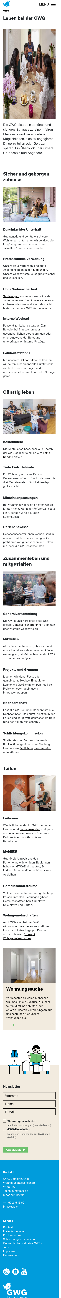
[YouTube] (24, 1273)
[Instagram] (6, 1273)
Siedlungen (40, 269)
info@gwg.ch (11, 1206)
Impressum (10, 1251)
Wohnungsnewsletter (21, 1121)
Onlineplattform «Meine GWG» (22, 1243)
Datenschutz (11, 1255)
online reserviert (30, 829)
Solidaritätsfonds (30, 360)
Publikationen (12, 1235)
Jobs (6, 1247)
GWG (6, 10)
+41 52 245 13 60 (13, 1202)
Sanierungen (11, 296)
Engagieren (38, 680)
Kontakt (8, 1227)
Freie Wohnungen (14, 1231)
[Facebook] (15, 1273)
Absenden (13, 1150)
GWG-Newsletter (18, 1129)
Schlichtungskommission (35, 748)
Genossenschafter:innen (28, 624)
